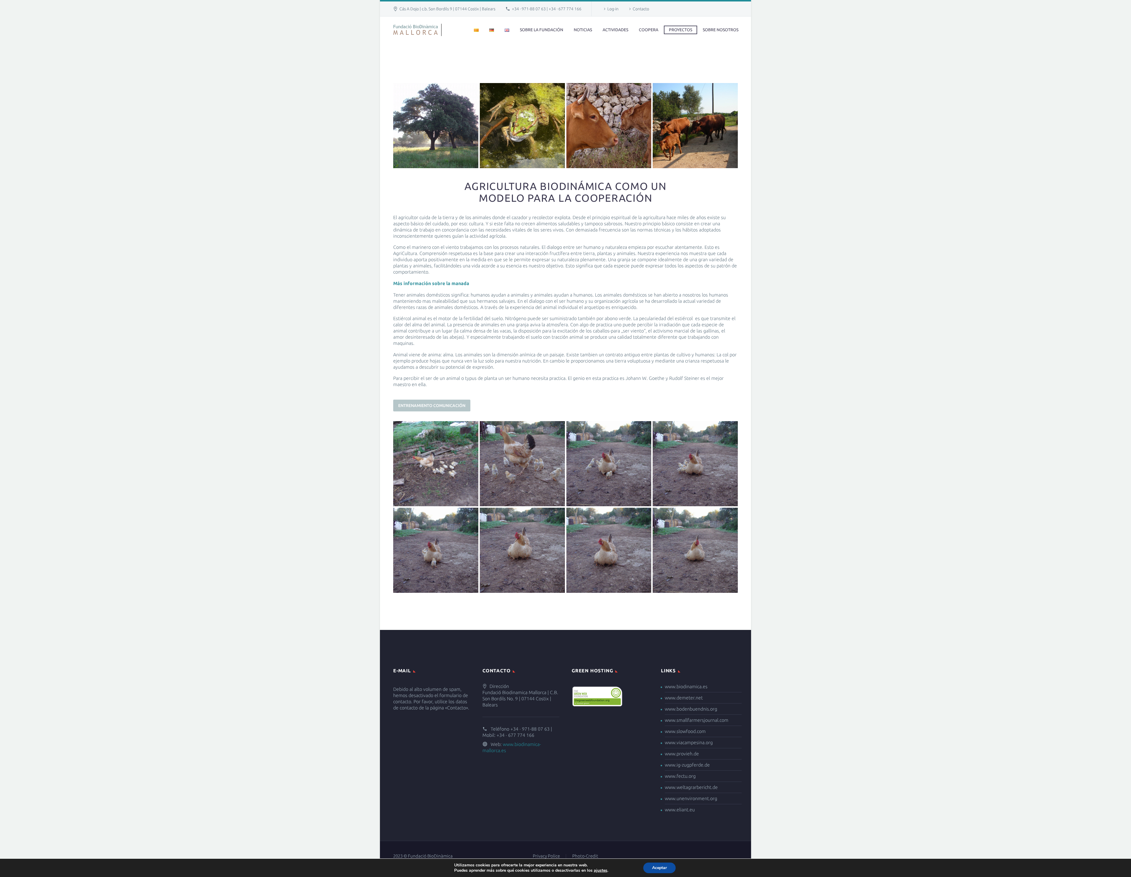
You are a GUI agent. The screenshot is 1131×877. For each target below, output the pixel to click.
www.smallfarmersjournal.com (696, 720)
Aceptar (659, 868)
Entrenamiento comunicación (431, 405)
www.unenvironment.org (691, 798)
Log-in (613, 8)
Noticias (583, 29)
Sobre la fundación (541, 29)
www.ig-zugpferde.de (687, 764)
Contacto (641, 8)
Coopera (648, 29)
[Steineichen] (435, 125)
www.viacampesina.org (689, 742)
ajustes (600, 870)
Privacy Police (546, 856)
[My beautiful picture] (435, 463)
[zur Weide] (695, 125)
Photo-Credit (585, 856)
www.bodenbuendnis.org (691, 708)
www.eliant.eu (680, 809)
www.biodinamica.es (686, 686)
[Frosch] (522, 125)
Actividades (615, 29)
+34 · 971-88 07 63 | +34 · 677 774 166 (546, 8)
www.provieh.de (682, 753)
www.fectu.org (680, 776)
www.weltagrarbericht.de (691, 787)
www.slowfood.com (685, 731)
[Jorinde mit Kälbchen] (609, 125)
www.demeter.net (684, 697)
